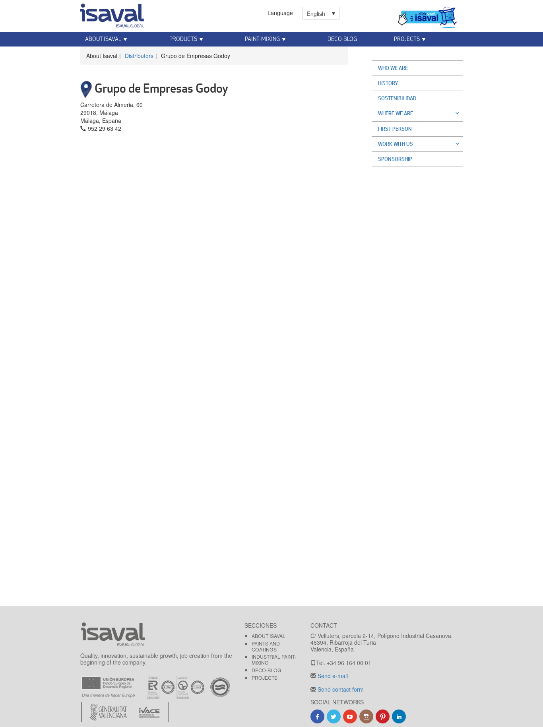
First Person (395, 128)
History (388, 83)
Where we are (395, 113)
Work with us (395, 143)
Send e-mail (332, 676)
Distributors (139, 56)
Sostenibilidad (397, 98)
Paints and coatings (266, 646)
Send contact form (340, 689)
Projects (407, 39)
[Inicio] (112, 14)
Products (183, 39)
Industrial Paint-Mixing (274, 659)
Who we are (393, 68)
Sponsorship (395, 159)
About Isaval (103, 39)
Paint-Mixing (262, 39)
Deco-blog (342, 39)
